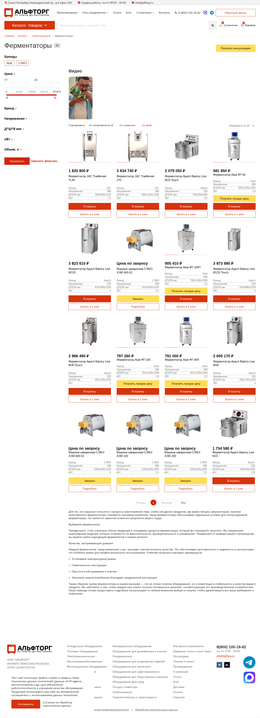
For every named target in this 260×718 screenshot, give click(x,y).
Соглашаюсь (26, 704)
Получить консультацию (236, 48)
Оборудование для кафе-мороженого (136, 671)
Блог (176, 681)
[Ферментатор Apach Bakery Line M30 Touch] (90, 331)
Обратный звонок (235, 12)
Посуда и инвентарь (125, 686)
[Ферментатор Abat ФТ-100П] (186, 238)
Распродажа (181, 656)
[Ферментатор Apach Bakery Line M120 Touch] (234, 238)
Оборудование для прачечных (131, 666)
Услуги (177, 676)
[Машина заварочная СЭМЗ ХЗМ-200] (185, 423)
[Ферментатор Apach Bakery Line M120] (90, 238)
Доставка (178, 686)
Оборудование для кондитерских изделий (138, 661)
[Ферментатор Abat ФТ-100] (138, 331)
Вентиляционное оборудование (87, 666)
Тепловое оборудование (82, 651)
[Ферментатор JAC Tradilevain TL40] (90, 146)
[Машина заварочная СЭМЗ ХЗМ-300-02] (138, 238)
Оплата (178, 692)
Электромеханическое (81, 656)
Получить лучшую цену (234, 198)
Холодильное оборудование (84, 646)
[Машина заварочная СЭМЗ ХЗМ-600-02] (90, 423)
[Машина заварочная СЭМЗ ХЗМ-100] (137, 423)
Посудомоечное (122, 656)
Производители (182, 666)
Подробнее (138, 306)
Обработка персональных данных (156, 709)
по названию (128, 125)
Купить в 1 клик (89, 214)
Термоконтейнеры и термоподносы (134, 697)
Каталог (27, 25)
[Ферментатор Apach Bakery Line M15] (233, 423)
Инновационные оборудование (132, 646)
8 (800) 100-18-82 (189, 12)
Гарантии (179, 697)
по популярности (100, 125)
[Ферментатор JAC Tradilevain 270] (138, 146)
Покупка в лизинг (183, 661)
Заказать (137, 298)
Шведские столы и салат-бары (192, 651)
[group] (81, 98)
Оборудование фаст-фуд (128, 681)
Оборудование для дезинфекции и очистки (139, 651)
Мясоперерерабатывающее (84, 661)
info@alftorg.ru (144, 2)
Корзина (249, 24)
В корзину (90, 206)
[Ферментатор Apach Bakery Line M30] (234, 331)
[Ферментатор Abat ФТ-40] (234, 146)
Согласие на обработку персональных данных (57, 704)
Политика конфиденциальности (109, 709)
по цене (147, 125)
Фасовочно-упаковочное (188, 646)
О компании (180, 671)
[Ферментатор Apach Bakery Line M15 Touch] (186, 146)
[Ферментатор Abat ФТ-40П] (186, 331)
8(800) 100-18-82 (231, 647)
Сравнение (230, 24)
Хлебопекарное (122, 692)
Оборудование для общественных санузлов (139, 676)
